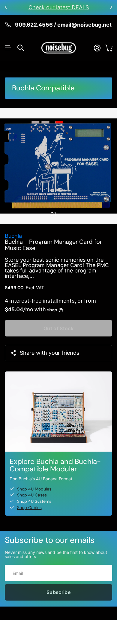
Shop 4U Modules (34, 489)
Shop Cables (29, 507)
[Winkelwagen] (108, 48)
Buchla (13, 236)
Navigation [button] (8, 47)
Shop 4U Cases (32, 495)
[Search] (20, 47)
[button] (6, 7)
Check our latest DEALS (58, 7)
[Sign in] (97, 48)
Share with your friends (49, 353)
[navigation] (63, 214)
